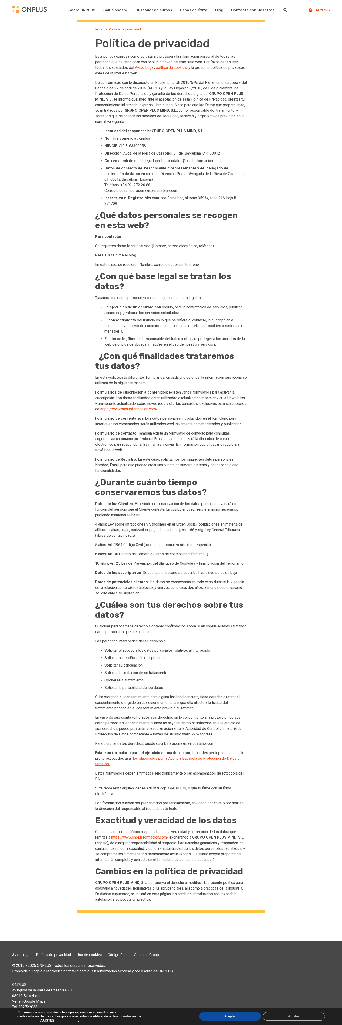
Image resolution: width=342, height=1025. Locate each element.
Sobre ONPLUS (81, 10)
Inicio (99, 29)
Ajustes (293, 1016)
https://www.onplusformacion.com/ (129, 409)
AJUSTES (47, 1020)
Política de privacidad (53, 955)
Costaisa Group (146, 955)
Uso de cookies (89, 955)
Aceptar (230, 1016)
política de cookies (171, 67)
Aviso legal (21, 955)
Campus (322, 10)
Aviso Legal (144, 67)
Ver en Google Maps (28, 1001)
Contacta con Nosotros (253, 10)
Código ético (118, 955)
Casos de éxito (193, 10)
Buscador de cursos (153, 10)
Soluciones (113, 10)
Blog (219, 10)
